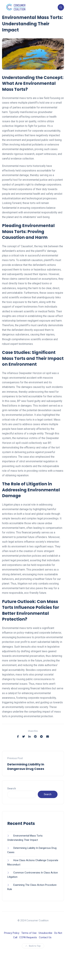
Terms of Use (29, 932)
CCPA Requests (28, 937)
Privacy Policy (11, 932)
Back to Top (35, 946)
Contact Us (45, 937)
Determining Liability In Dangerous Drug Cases (25, 766)
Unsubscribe (45, 932)
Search (11, 788)
